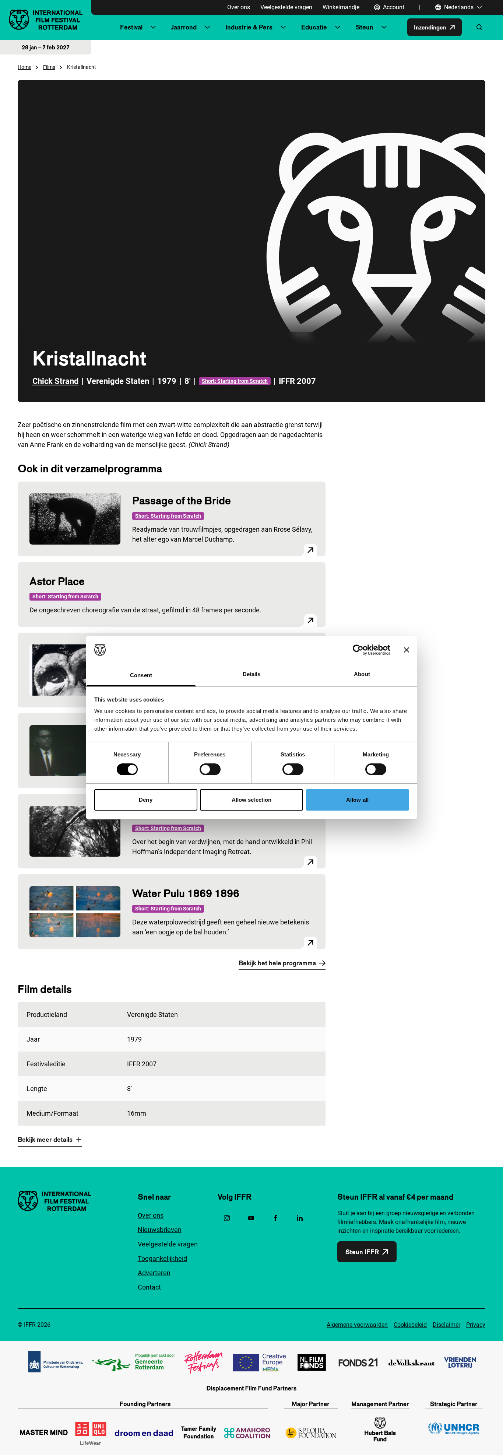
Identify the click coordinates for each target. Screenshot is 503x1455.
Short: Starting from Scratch (235, 381)
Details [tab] (252, 674)
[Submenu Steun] (384, 27)
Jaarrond (184, 27)
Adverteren (154, 1273)
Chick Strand (55, 381)
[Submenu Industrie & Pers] (283, 27)
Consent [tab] (141, 675)
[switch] (210, 769)
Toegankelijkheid (162, 1258)
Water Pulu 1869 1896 (185, 893)
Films (49, 67)
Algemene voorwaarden (357, 1324)
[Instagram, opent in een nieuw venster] (227, 1218)
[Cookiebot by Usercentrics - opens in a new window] (358, 649)
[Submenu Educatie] (337, 27)
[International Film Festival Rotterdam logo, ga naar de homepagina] (45, 20)
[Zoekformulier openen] (479, 27)
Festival (131, 27)
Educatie (314, 27)
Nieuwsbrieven (160, 1230)
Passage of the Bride (181, 500)
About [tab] (362, 674)
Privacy (475, 1324)
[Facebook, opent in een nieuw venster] (275, 1218)
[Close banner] (406, 650)
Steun (364, 27)
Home (24, 67)
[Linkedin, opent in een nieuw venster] (300, 1218)
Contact (149, 1287)
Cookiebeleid (410, 1324)
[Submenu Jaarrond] (207, 27)
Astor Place (57, 581)
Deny (145, 800)
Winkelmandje (341, 7)
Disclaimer (446, 1324)
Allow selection (252, 800)
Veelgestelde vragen (286, 7)
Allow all (357, 800)
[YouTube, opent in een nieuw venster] (251, 1218)
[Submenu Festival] (153, 27)
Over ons (238, 7)
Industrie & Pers (248, 27)
